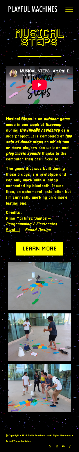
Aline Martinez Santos (26, 219)
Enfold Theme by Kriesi (18, 441)
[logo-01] (33, 9)
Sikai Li (13, 230)
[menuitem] (67, 9)
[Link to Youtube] (63, 446)
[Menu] (67, 9)
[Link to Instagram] (56, 446)
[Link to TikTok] (69, 446)
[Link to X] (50, 446)
